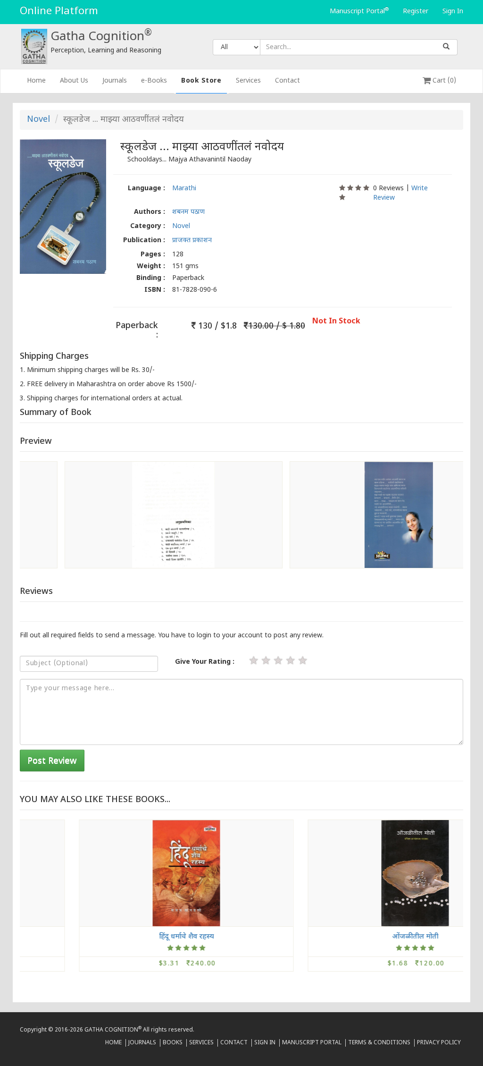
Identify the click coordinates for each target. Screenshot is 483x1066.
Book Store (201, 80)
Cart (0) (443, 80)
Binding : (150, 278)
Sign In (452, 11)
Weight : (151, 266)
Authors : (149, 212)
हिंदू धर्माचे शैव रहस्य (129, 936)
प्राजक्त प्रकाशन (192, 240)
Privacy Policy (439, 1043)
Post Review (52, 761)
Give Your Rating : (204, 662)
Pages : (153, 254)
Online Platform (59, 11)
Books (173, 1043)
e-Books (154, 80)
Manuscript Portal (359, 11)
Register (415, 11)
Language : (146, 188)
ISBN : (154, 290)
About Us (74, 80)
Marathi (184, 188)
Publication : (144, 240)
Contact (287, 80)
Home (40, 80)
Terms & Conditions (379, 1043)
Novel (38, 119)
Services (248, 80)
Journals (114, 80)
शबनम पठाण (188, 212)
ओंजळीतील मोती (358, 936)
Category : (147, 226)
